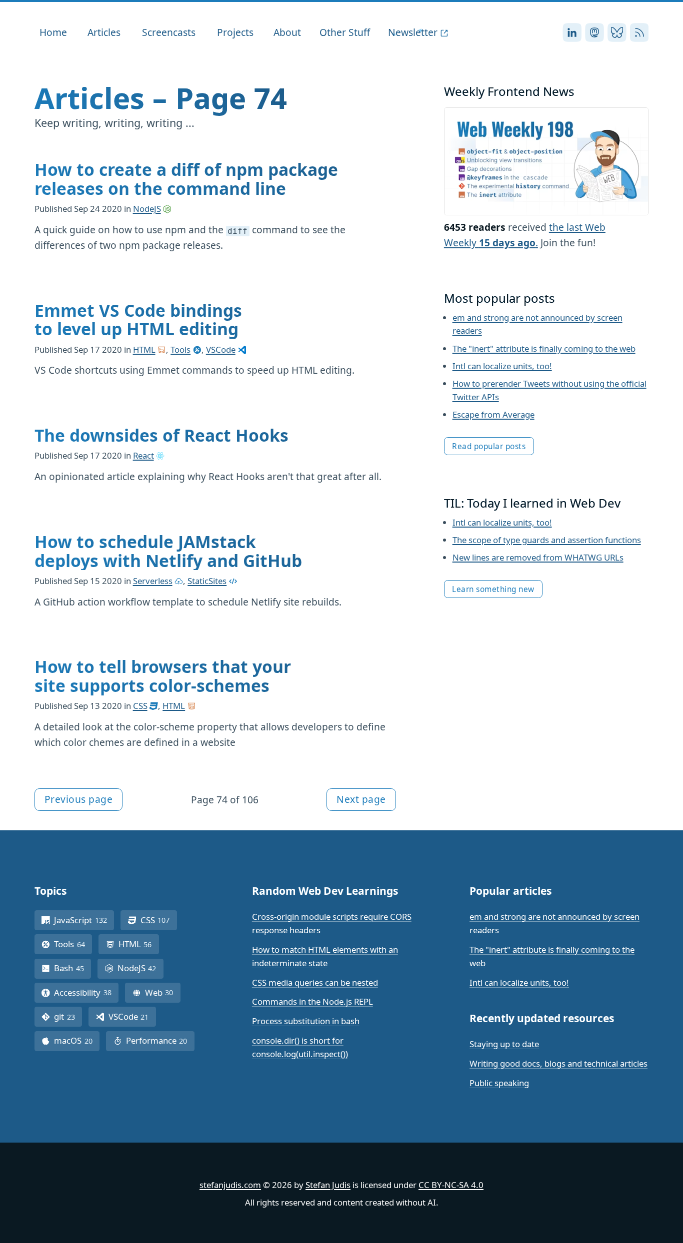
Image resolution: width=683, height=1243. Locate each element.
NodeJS (147, 208)
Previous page (78, 799)
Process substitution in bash (306, 1021)
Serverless (152, 581)
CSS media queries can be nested (315, 982)
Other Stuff (345, 32)
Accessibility (86, 992)
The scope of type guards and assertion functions (546, 540)
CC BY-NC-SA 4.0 (451, 1185)
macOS (77, 1040)
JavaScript (84, 920)
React (143, 455)
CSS (140, 705)
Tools (180, 349)
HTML (144, 349)
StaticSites (207, 581)
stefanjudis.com (230, 1185)
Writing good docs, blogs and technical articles (559, 1063)
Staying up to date (504, 1044)
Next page (361, 799)
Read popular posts (489, 446)
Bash (72, 968)
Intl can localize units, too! (502, 366)
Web (162, 992)
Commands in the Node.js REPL (312, 1001)
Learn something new (493, 589)
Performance (160, 1040)
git (68, 1016)
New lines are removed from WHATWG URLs (538, 557)
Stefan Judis (328, 1185)
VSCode (221, 349)
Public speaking (499, 1083)
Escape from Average (493, 414)
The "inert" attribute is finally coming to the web (544, 348)
